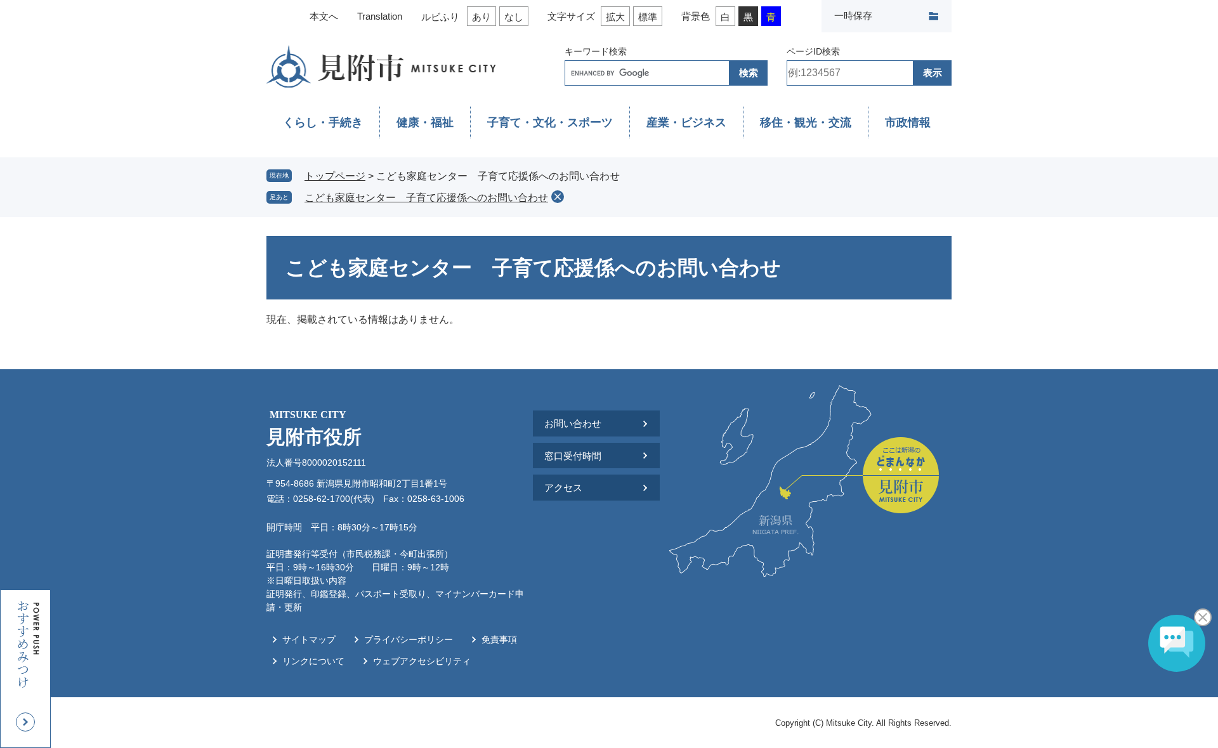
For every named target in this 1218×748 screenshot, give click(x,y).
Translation (379, 16)
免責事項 (499, 639)
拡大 (615, 16)
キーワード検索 (596, 51)
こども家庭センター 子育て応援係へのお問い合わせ (426, 197)
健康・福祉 (425, 122)
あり (481, 16)
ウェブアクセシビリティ (422, 661)
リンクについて (313, 661)
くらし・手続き (323, 122)
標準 (647, 16)
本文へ (324, 16)
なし (513, 16)
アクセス (563, 487)
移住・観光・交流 (805, 122)
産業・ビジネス (686, 122)
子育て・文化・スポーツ (550, 122)
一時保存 (853, 15)
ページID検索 (813, 51)
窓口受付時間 (572, 455)
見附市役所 (314, 428)
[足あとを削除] (557, 196)
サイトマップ (309, 639)
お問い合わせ (572, 423)
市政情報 (908, 122)
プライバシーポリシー (408, 639)
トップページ (334, 176)
